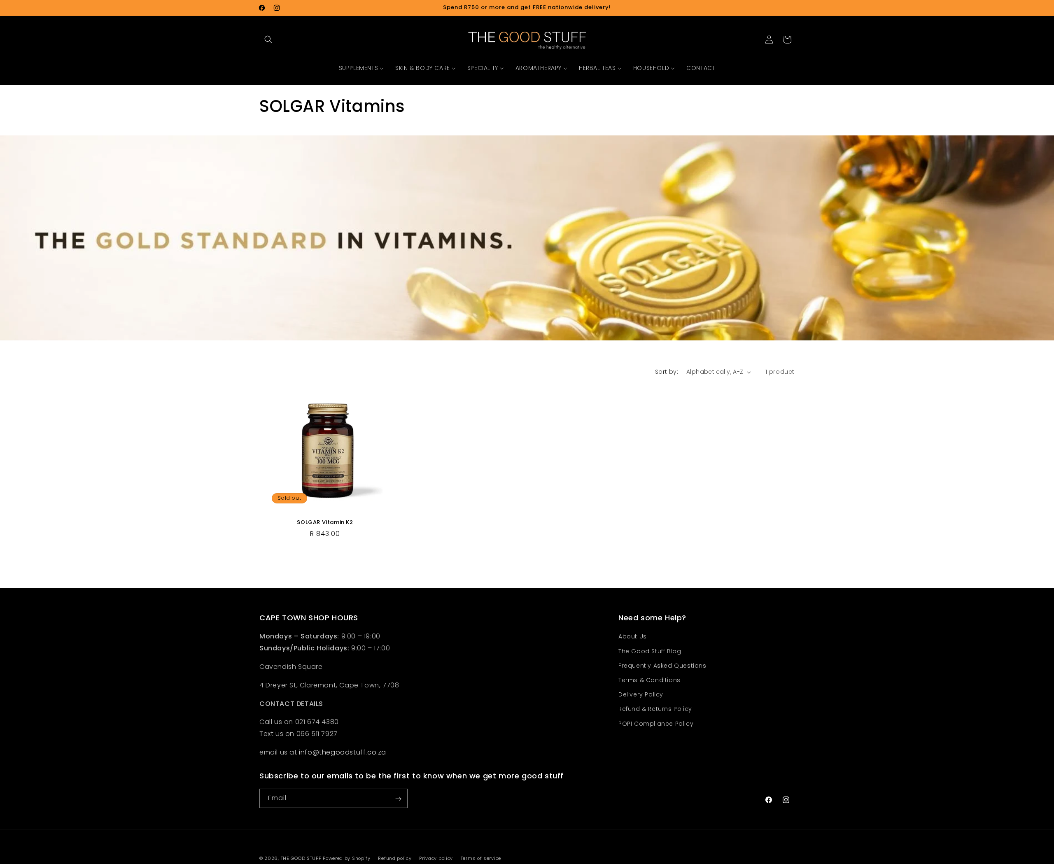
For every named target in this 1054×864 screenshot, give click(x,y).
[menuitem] (361, 68)
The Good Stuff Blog (649, 651)
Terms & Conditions (649, 680)
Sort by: (666, 372)
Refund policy (394, 858)
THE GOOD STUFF (301, 858)
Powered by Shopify (347, 858)
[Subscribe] (398, 798)
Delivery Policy (640, 695)
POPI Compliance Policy (655, 724)
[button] (268, 39)
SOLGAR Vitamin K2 (325, 522)
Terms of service (481, 858)
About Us (632, 637)
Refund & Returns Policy (655, 709)
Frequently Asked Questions (662, 665)
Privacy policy (436, 858)
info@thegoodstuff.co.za (342, 752)
